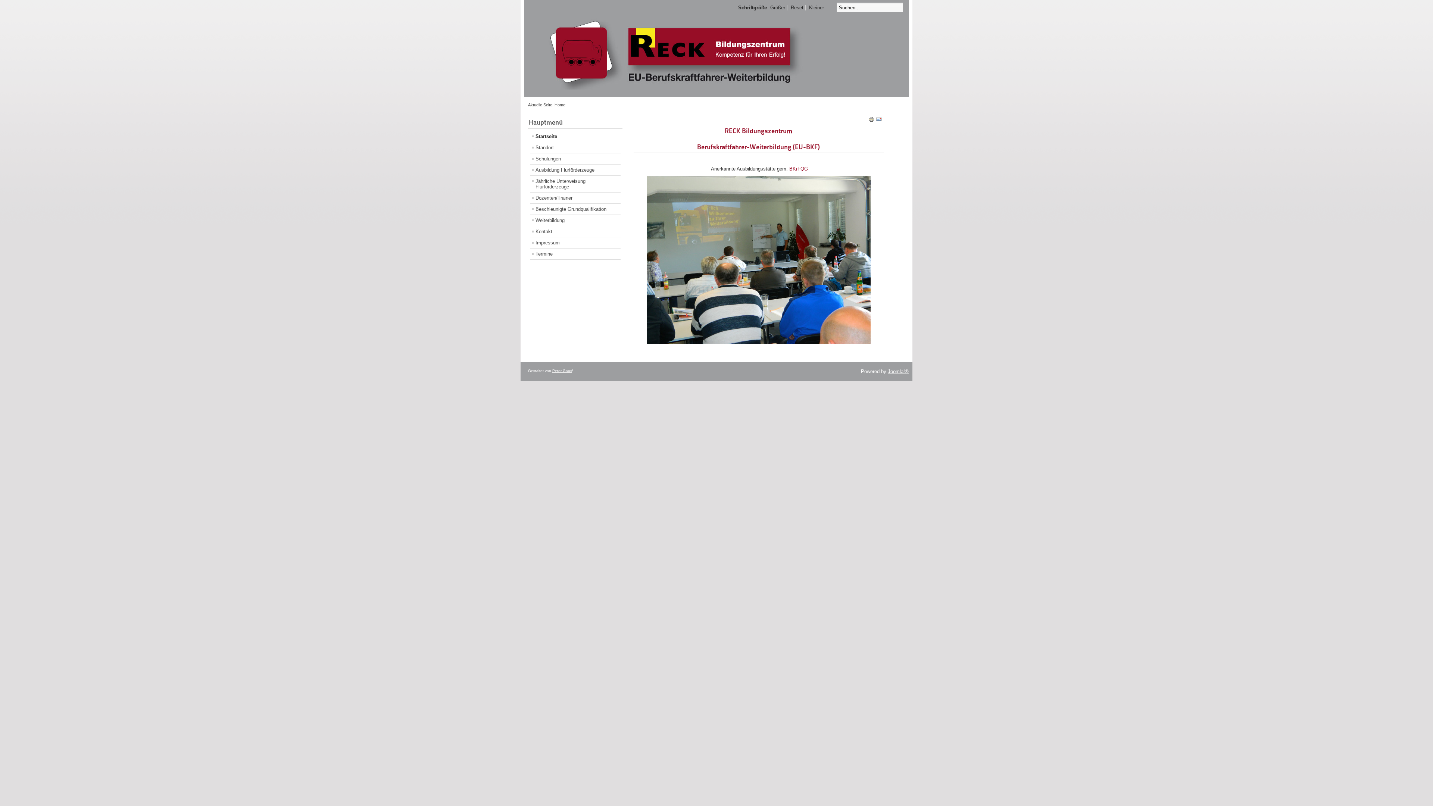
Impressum (548, 243)
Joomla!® (898, 371)
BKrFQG (798, 169)
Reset (797, 7)
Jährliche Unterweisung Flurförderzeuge (561, 184)
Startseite (546, 136)
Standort (545, 147)
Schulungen (548, 159)
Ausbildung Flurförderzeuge (565, 170)
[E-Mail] (879, 121)
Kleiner (816, 7)
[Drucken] (871, 121)
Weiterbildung (550, 220)
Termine (544, 254)
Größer (777, 7)
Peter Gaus (562, 371)
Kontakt (544, 231)
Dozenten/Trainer (554, 198)
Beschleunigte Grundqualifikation (571, 209)
